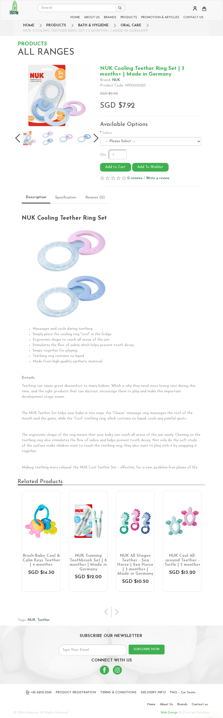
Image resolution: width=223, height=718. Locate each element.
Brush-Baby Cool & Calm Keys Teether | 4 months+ (41, 560)
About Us (166, 704)
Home (151, 704)
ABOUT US (92, 17)
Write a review (157, 178)
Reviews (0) (95, 197)
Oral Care (130, 25)
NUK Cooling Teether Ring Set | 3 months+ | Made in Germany (85, 31)
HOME (75, 17)
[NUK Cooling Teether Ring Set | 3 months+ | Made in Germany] (57, 95)
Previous (106, 612)
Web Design (169, 712)
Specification (65, 197)
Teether (43, 620)
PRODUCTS (128, 17)
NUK (116, 80)
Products (56, 25)
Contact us (200, 704)
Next (117, 612)
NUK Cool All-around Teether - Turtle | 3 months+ (182, 560)
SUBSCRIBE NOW (147, 649)
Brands (182, 704)
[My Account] (195, 8)
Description (36, 197)
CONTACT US (193, 17)
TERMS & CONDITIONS (118, 692)
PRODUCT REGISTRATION (76, 692)
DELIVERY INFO (153, 692)
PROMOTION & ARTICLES (160, 17)
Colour (107, 133)
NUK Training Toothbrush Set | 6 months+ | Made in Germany (88, 562)
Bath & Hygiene (93, 25)
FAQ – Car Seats (183, 692)
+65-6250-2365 (41, 692)
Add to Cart (115, 167)
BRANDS (110, 17)
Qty (103, 154)
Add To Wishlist (150, 167)
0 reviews (135, 178)
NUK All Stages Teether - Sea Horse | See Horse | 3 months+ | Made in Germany (135, 565)
